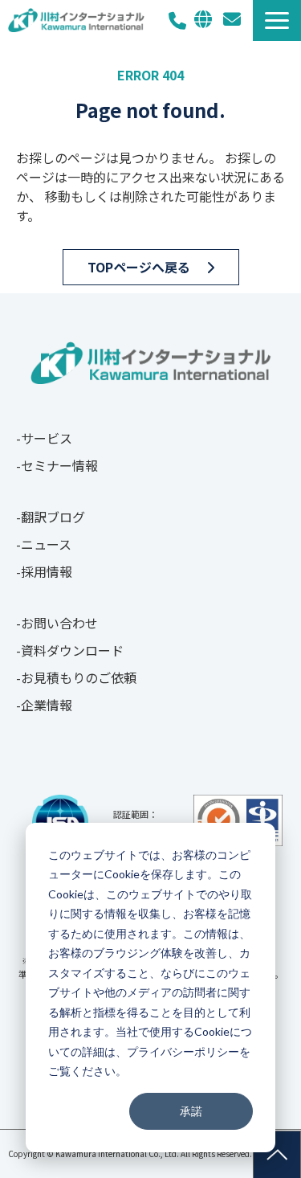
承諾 (191, 1111)
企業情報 (46, 704)
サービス (46, 438)
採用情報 (46, 571)
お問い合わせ (232, 19)
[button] (277, 20)
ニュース (46, 544)
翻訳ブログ (53, 516)
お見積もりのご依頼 (78, 677)
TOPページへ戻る (138, 266)
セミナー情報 (59, 465)
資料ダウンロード (72, 650)
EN (203, 19)
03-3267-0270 (177, 20)
